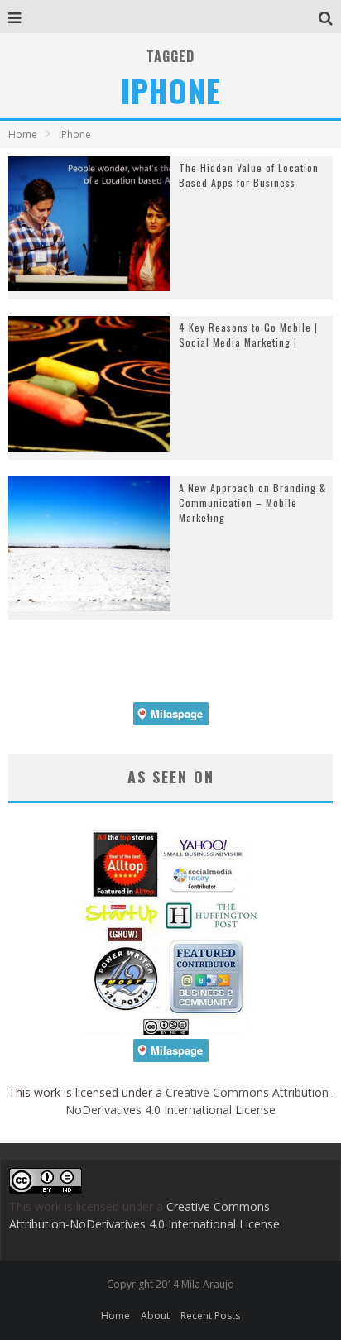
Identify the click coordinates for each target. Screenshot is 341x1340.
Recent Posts (210, 1316)
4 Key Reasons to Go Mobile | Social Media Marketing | (248, 334)
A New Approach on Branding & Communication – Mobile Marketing (252, 502)
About (155, 1316)
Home (22, 134)
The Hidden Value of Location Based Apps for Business (249, 174)
